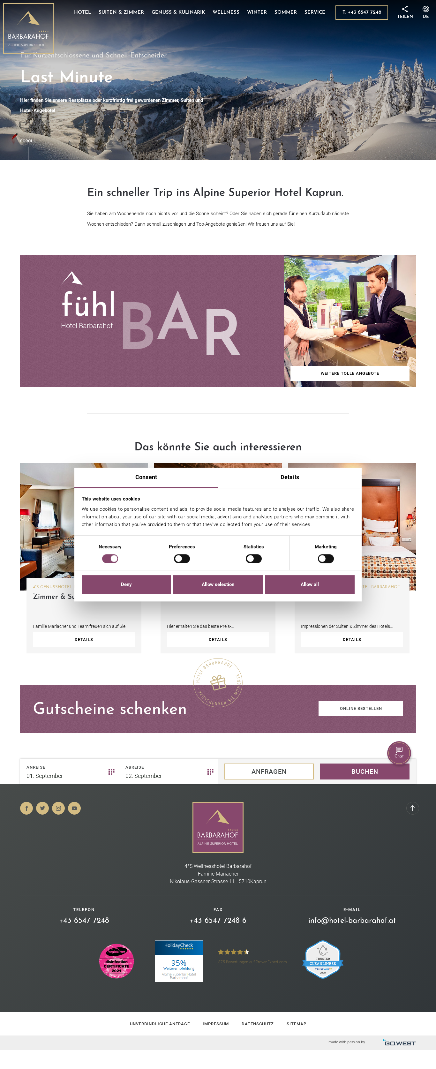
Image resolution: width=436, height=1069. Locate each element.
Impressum (216, 1023)
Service (314, 12)
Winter (257, 12)
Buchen (364, 771)
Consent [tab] (146, 477)
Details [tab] (290, 477)
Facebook (26, 808)
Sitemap (296, 1023)
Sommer (285, 12)
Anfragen (269, 771)
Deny (126, 585)
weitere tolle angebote (350, 373)
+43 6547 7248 (84, 921)
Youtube (74, 808)
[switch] (182, 558)
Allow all (310, 585)
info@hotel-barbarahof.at (352, 921)
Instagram (58, 808)
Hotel (82, 12)
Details (84, 639)
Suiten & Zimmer (121, 12)
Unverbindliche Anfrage (160, 1023)
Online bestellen (361, 708)
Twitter (42, 808)
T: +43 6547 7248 (361, 12)
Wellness (226, 12)
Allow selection (218, 585)
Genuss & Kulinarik (178, 12)
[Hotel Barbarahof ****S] (28, 28)
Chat (399, 756)
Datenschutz (258, 1023)
